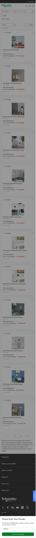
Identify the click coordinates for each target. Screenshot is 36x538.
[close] (33, 519)
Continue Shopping (18, 534)
